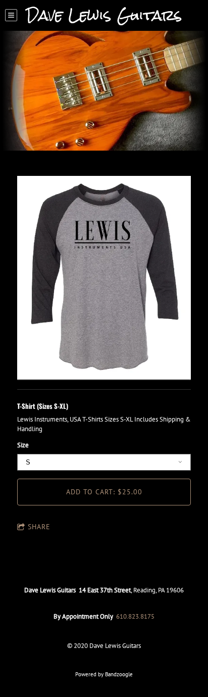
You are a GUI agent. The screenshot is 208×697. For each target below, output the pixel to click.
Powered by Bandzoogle (104, 674)
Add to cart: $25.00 (104, 491)
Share (39, 526)
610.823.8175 (135, 616)
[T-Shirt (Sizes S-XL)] (104, 278)
